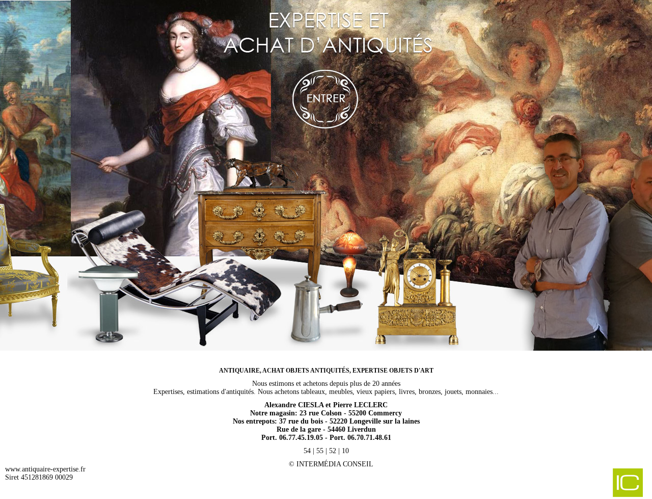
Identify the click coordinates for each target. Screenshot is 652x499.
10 (345, 451)
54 (307, 451)
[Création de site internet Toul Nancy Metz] (574, 483)
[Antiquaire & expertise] (326, 178)
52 (332, 451)
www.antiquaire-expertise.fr (45, 469)
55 (319, 451)
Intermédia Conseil (334, 464)
